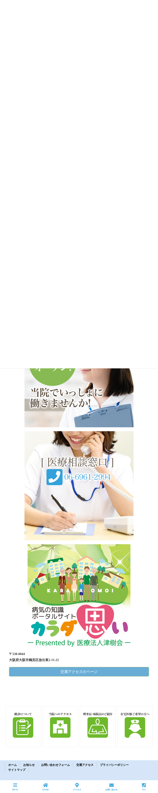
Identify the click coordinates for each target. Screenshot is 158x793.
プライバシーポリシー (114, 764)
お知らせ (29, 764)
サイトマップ (17, 769)
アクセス (77, 789)
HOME (45, 789)
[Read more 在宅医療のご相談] (135, 725)
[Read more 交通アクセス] (60, 725)
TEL (144, 789)
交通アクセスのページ (79, 672)
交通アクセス (85, 764)
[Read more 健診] (23, 725)
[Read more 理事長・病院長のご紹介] (97, 725)
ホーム (12, 764)
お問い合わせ (111, 789)
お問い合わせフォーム (55, 764)
